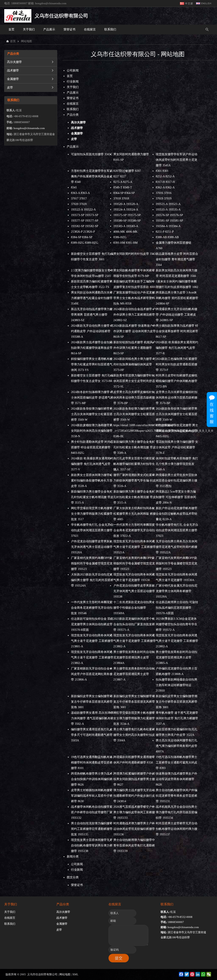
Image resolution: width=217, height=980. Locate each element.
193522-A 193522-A (83, 209)
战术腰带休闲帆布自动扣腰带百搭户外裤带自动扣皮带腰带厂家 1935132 (92, 812)
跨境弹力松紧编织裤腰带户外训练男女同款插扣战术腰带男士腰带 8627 (134, 779)
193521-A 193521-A (168, 204)
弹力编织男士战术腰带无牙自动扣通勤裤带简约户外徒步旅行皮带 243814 (134, 796)
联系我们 (110, 29)
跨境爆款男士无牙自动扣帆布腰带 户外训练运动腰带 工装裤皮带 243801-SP (176, 315)
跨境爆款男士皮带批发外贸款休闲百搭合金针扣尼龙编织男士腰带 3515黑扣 (176, 480)
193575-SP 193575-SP (127, 215)
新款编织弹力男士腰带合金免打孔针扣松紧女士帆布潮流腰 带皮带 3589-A (134, 447)
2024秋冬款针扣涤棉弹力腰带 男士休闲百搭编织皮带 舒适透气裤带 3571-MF (92, 397)
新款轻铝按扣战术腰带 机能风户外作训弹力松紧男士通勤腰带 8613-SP (134, 348)
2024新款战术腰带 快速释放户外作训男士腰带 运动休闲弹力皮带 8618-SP (134, 331)
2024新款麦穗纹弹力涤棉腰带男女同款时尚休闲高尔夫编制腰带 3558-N (92, 431)
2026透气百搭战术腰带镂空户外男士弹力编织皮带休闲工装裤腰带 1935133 (134, 812)
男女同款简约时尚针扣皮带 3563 (134, 253)
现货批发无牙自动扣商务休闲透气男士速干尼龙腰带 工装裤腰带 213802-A (134, 641)
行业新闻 (73, 81)
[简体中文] (186, 3)
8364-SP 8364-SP (124, 193)
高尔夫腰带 (14, 62)
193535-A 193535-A (168, 209)
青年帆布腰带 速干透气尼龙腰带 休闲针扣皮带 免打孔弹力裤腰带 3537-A (177, 718)
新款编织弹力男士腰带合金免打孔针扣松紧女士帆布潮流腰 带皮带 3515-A (92, 497)
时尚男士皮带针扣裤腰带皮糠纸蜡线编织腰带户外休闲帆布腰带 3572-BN (176, 381)
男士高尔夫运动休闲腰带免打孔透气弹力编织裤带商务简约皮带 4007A (176, 746)
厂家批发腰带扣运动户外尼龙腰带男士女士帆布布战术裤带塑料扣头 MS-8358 (134, 298)
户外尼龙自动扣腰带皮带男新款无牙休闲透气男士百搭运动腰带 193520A (92, 547)
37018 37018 (121, 198)
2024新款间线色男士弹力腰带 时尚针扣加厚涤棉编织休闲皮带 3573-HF (134, 364)
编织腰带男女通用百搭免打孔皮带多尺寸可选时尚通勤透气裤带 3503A (92, 735)
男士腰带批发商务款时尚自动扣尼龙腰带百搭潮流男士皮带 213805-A (176, 657)
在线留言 (90, 29)
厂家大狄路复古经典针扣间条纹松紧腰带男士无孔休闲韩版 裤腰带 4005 (134, 514)
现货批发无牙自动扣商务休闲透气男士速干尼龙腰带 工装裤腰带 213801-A (92, 641)
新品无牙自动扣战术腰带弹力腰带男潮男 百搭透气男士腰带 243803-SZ (92, 315)
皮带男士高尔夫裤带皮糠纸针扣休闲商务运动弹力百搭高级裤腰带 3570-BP (134, 397)
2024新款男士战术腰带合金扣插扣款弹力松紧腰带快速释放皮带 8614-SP (92, 348)
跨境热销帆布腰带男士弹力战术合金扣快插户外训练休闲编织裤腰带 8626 (92, 779)
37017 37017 (79, 198)
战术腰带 (13, 70)
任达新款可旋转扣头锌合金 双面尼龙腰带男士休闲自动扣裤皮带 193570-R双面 (92, 624)
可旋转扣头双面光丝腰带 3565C (91, 154)
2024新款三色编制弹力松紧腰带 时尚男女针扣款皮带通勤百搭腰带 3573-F (176, 364)
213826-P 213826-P (83, 231)
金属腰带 (13, 79)
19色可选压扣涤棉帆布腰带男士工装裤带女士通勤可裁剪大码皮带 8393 (176, 762)
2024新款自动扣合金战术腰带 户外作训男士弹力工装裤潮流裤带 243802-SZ (134, 315)
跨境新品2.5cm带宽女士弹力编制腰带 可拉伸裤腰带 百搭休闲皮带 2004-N (176, 497)
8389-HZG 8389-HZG (84, 242)
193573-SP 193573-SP (84, 215)
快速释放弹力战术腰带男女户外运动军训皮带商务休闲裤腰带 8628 (176, 779)
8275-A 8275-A (122, 182)
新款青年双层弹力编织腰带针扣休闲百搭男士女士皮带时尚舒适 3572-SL (134, 381)
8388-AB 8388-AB (167, 237)
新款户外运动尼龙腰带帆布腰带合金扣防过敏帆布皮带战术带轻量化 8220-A (176, 514)
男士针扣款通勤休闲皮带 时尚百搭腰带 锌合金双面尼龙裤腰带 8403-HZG (92, 447)
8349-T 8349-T (122, 187)
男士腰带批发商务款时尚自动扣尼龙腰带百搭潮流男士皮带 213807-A (134, 674)
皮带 (10, 87)
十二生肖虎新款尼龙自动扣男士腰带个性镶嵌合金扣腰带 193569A (134, 608)
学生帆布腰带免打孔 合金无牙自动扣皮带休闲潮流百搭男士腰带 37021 (92, 530)
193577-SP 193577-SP (84, 220)
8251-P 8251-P (165, 231)
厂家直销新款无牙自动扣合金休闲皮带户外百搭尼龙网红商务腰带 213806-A (92, 674)
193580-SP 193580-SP (127, 220)
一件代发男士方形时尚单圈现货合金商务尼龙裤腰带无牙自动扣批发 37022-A (134, 530)
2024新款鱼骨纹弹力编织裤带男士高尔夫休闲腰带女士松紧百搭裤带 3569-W (92, 414)
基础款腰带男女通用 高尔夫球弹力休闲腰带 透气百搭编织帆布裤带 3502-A (92, 718)
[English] (204, 3)
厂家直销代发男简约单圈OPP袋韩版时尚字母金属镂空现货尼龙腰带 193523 (92, 563)
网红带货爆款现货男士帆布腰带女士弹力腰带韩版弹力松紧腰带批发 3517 (92, 514)
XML (75, 974)
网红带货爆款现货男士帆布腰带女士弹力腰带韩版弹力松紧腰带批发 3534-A (134, 718)
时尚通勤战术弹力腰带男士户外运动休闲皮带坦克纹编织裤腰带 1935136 (134, 829)
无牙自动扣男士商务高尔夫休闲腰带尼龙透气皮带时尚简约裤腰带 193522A (176, 547)
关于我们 (29, 29)
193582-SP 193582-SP (84, 226)
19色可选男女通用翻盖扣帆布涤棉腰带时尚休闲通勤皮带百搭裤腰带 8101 (92, 762)
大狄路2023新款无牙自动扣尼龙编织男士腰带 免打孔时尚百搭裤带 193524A (92, 580)
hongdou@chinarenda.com (50, 3)
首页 (11, 29)
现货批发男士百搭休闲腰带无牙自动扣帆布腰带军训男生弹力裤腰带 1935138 (92, 845)
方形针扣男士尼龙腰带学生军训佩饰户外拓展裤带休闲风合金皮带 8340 (92, 176)
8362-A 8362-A (165, 187)
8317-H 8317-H (165, 182)
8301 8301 (162, 170)
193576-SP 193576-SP (169, 215)
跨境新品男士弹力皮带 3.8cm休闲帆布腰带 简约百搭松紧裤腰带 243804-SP (177, 298)
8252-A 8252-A (165, 176)
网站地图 (64, 974)
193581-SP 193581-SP (169, 220)
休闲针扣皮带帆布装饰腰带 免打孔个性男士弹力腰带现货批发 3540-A (177, 464)
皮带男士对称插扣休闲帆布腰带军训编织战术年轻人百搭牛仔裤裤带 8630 (92, 796)
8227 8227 (119, 176)
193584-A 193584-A (168, 226)
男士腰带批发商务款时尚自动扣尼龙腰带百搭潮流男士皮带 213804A (134, 657)
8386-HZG (120, 237)
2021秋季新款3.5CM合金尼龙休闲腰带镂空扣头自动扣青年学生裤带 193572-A (176, 624)
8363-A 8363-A (80, 193)
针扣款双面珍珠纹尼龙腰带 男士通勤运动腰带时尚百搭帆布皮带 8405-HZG (177, 431)
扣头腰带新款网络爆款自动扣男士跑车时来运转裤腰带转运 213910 (176, 685)
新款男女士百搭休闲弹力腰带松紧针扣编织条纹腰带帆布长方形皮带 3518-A (92, 480)
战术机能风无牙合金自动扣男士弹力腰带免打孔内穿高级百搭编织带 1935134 (176, 812)
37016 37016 (163, 193)
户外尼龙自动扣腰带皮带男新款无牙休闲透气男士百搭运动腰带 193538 (134, 591)
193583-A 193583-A (125, 226)
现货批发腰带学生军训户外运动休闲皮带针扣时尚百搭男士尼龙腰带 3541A (176, 160)
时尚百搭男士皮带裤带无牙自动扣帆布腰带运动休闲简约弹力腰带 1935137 (176, 829)
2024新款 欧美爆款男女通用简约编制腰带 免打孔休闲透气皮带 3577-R (177, 348)
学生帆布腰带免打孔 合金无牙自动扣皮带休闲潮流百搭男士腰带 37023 (177, 530)
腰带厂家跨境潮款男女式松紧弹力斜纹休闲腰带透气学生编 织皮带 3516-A (134, 480)
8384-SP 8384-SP (81, 237)
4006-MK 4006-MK (125, 231)
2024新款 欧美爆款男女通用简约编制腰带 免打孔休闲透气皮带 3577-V (92, 464)
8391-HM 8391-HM (125, 242)
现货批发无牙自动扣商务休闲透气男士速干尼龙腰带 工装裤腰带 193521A (134, 547)
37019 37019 (163, 198)
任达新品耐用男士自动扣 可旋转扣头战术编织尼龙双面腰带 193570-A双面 (177, 608)
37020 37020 (79, 204)
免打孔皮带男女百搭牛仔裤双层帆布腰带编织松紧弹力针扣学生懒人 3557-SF (134, 464)
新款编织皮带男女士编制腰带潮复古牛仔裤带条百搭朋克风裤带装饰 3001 (92, 702)
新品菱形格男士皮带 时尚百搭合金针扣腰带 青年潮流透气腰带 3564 (177, 259)
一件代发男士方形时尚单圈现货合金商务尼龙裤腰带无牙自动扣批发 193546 (92, 608)
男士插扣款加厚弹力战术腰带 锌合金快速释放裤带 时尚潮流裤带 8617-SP (177, 331)
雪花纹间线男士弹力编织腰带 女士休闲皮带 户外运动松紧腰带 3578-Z (177, 447)
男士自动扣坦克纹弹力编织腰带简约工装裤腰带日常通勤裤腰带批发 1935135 (92, 829)
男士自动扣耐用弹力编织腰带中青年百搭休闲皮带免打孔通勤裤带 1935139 (134, 845)
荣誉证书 (69, 29)
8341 (74, 187)
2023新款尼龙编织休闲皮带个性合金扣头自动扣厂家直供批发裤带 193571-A (134, 624)
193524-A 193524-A (125, 209)
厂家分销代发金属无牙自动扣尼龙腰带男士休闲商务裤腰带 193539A (176, 591)
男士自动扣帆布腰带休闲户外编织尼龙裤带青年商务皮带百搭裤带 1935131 (176, 796)
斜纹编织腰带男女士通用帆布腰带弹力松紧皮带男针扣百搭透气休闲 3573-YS (92, 364)
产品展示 (49, 29)
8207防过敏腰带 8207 (127, 170)
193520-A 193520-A (125, 204)
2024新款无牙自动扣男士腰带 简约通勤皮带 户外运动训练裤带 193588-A (92, 331)
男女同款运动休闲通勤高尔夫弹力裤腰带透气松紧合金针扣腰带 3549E (92, 298)
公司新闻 (73, 70)
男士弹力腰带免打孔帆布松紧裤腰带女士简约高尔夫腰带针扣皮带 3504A (134, 735)
